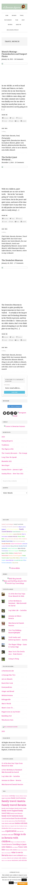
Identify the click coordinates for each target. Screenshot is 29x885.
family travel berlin (18, 524)
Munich (3, 826)
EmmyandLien (7, 687)
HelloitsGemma (7, 695)
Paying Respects (7, 441)
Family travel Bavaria (14, 805)
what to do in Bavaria (22, 849)
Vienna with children (14, 558)
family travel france (12, 548)
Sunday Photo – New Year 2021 (12, 473)
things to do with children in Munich (14, 362)
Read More (17, 882)
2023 (3, 437)
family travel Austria (10, 527)
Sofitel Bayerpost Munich (16, 248)
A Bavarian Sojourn (11, 726)
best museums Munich (18, 357)
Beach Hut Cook (7, 683)
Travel (24, 236)
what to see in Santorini (19, 541)
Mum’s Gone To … (8, 708)
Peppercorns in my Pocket (11, 712)
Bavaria (12, 136)
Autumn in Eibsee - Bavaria (11, 780)
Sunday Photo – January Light (12, 469)
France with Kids (5, 821)
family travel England (15, 555)
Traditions (5, 445)
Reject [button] (11, 882)
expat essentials (6, 798)
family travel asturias (12, 529)
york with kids (23, 860)
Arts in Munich (7, 679)
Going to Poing (13, 659)
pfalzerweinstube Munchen (17, 145)
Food (17, 136)
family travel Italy (7, 541)
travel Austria (5, 550)
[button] (22, 28)
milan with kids (21, 548)
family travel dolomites (16, 543)
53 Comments (19, 162)
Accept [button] (24, 879)
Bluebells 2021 (7, 461)
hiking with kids (14, 546)
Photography (6, 138)
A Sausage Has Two (8, 675)
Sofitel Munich (6, 250)
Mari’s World (6, 703)
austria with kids (17, 534)
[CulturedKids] (14, 568)
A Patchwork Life (8, 671)
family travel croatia (20, 808)
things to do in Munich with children (18, 841)
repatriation (11, 831)
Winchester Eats (7, 720)
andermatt (24, 543)
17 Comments (18, 263)
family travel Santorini (10, 816)
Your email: (7, 384)
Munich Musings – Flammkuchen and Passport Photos (14, 54)
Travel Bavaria (16, 531)
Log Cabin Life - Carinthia (17, 610)
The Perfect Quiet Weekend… (9, 158)
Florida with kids (6, 543)
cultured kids (15, 562)
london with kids (6, 546)
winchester (15, 860)
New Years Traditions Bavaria (21, 826)
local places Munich (8, 143)
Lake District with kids (8, 823)
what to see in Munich (19, 147)
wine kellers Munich (8, 150)
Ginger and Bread (8, 691)
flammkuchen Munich (18, 140)
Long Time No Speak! (9, 457)
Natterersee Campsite (13, 550)
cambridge (12, 795)
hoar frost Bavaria (20, 821)
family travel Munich (16, 813)
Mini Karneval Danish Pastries (12, 784)
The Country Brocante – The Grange (14, 453)
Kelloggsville (6, 699)
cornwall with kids (18, 560)
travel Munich (6, 147)
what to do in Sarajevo (6, 852)
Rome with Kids (9, 560)
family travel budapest (7, 524)
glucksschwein (12, 821)
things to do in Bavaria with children (16, 539)
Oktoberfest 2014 (6, 828)
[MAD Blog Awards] (14, 578)
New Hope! (5, 465)
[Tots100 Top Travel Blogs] (14, 583)
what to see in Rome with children (17, 858)
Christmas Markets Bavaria (21, 795)
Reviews (19, 236)
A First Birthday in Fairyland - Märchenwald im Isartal (17, 603)
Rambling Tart (7, 716)
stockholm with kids (12, 536)
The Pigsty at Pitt (8, 449)
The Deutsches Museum (12, 260)
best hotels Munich (14, 241)
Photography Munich (16, 828)
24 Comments (18, 59)
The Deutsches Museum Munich (12, 359)
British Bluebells (5, 795)
